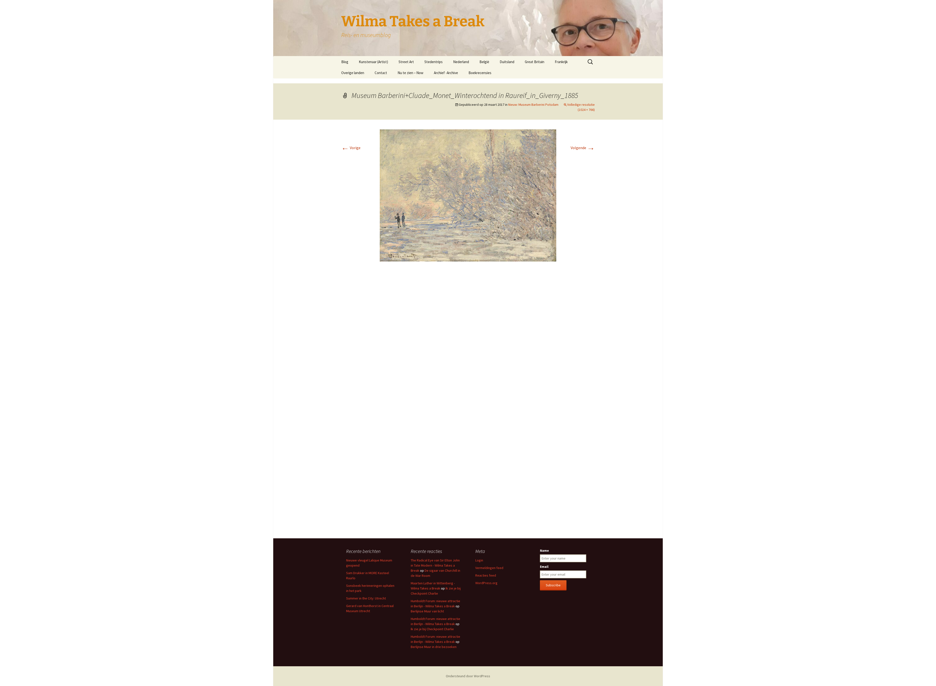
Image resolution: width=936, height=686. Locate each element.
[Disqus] (468, 338)
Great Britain (534, 61)
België (484, 61)
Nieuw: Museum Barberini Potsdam (533, 104)
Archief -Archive (446, 72)
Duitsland (507, 61)
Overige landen (352, 72)
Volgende (583, 147)
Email (544, 566)
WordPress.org (486, 583)
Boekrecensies (479, 72)
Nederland (461, 61)
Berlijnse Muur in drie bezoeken (434, 647)
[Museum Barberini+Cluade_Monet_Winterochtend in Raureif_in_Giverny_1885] (468, 195)
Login (479, 560)
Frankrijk (561, 61)
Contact (381, 72)
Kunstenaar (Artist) (373, 61)
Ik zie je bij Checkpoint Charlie (432, 629)
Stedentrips (433, 61)
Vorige (351, 147)
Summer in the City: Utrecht (366, 598)
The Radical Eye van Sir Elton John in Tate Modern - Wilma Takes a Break (435, 565)
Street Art (406, 61)
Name (544, 550)
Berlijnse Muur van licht (427, 611)
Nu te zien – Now (410, 72)
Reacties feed (485, 575)
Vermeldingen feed (489, 568)
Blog (344, 61)
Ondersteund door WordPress (468, 676)
